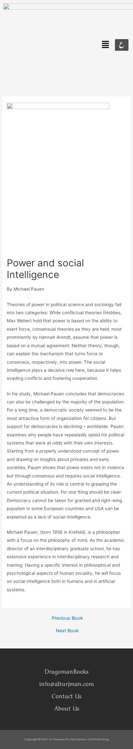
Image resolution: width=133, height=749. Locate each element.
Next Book (67, 630)
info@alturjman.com (66, 683)
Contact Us (66, 695)
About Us (66, 707)
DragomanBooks (66, 671)
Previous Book (67, 618)
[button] (105, 45)
